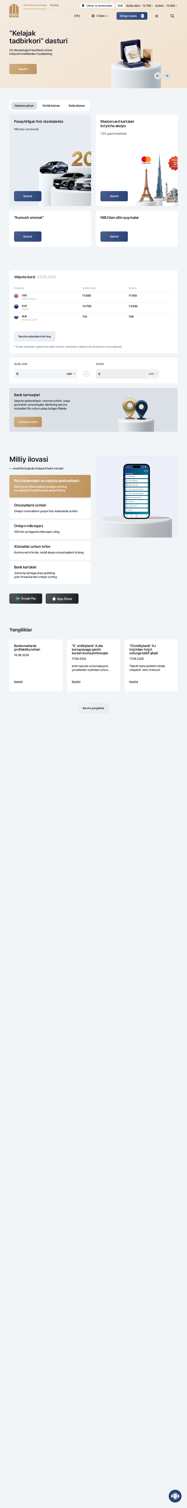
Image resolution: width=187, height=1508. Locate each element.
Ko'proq (54, 5)
